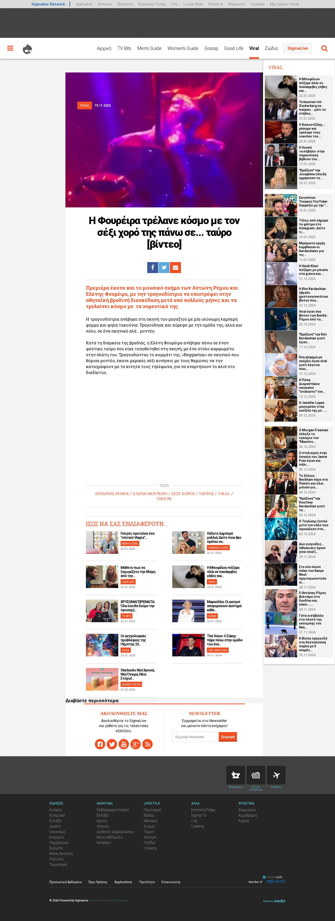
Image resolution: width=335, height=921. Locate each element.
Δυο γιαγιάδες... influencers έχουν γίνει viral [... (312, 548)
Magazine (236, 4)
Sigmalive (84, 4)
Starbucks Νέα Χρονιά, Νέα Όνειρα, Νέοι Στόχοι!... (138, 674)
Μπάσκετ (104, 843)
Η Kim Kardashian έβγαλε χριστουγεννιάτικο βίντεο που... (313, 294)
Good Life (233, 48)
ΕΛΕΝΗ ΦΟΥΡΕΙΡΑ (150, 493)
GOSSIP (212, 616)
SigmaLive (297, 48)
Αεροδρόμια (247, 815)
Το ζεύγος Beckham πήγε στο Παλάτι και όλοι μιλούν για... (313, 481)
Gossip (211, 48)
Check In (215, 4)
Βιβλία (149, 815)
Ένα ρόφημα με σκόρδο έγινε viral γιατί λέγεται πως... (313, 363)
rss (147, 744)
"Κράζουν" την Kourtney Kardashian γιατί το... (312, 504)
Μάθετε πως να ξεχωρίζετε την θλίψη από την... (138, 571)
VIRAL (224, 493)
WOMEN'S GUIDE (218, 547)
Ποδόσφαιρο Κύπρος (113, 810)
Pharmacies (235, 775)
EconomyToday (203, 810)
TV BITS (126, 616)
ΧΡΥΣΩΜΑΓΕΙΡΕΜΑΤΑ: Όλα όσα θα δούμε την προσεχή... (138, 606)
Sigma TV (198, 815)
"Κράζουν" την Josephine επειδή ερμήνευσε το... (312, 174)
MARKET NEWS (131, 684)
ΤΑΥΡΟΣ (206, 493)
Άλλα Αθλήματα (109, 837)
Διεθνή (55, 826)
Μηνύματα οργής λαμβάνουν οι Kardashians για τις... (312, 249)
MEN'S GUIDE (130, 543)
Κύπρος (55, 810)
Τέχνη (149, 832)
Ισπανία (103, 826)
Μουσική (150, 821)
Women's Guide (183, 48)
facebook (100, 744)
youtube (124, 744)
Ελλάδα (55, 821)
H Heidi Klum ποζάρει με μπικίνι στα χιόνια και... (313, 270)
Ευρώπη (56, 848)
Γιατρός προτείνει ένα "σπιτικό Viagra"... (137, 535)
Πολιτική (56, 859)
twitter (112, 744)
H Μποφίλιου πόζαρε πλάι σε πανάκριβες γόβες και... (223, 571)
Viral (254, 48)
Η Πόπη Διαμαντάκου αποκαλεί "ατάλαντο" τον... (312, 385)
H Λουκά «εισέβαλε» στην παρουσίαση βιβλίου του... (312, 153)
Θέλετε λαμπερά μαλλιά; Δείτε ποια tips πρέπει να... (224, 537)
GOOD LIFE (128, 581)
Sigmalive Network (48, 4)
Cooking (257, 4)
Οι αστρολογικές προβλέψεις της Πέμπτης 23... (133, 640)
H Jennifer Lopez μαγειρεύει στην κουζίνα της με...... (313, 406)
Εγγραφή (228, 737)
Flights (276, 775)
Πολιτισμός (153, 810)
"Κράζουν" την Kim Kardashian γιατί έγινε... (313, 338)
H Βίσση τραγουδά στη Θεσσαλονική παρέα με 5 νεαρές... (313, 644)
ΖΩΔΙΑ (125, 650)
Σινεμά (149, 826)
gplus (135, 744)
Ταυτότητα (147, 882)
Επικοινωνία (171, 882)
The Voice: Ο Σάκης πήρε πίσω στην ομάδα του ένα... (224, 640)
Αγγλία (102, 821)
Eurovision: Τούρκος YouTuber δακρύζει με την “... (313, 201)
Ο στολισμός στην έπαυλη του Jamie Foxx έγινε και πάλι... (313, 458)
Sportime (125, 4)
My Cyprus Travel (284, 4)
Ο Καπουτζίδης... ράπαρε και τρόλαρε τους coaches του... (312, 130)
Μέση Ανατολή (61, 853)
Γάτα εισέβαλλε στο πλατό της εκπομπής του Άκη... (311, 621)
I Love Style (193, 4)
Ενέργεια (56, 837)
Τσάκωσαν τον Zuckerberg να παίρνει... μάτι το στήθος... (312, 107)
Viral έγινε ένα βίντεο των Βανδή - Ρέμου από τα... (313, 315)
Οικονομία (57, 832)
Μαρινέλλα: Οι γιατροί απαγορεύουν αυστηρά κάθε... (224, 606)
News (256, 775)
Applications (123, 882)
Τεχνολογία (58, 864)
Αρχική (104, 48)
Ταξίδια (149, 843)
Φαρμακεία (247, 810)
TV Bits (124, 48)
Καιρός (244, 821)
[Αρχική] (27, 47)
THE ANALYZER (217, 650)
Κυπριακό (57, 815)
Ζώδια (271, 48)
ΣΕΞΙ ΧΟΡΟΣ (183, 493)
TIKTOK (164, 498)
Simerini (105, 4)
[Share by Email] (175, 267)
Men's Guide (149, 48)
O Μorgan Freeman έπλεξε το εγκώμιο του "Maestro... (313, 436)
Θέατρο (150, 837)
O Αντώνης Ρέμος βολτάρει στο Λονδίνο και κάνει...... (312, 598)
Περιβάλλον (59, 843)
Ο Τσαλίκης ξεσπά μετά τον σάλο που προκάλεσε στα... (313, 525)
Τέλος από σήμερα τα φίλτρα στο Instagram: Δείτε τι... (313, 226)
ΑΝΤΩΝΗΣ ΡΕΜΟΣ (112, 493)
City (174, 4)
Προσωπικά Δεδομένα (65, 882)
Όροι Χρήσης (98, 882)
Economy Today (152, 4)
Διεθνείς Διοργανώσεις (115, 832)
